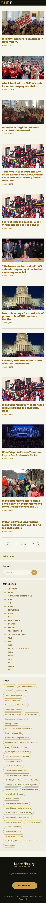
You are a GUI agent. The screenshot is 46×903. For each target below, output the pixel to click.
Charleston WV (21, 691)
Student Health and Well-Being (16, 803)
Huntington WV (10, 742)
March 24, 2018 (8, 89)
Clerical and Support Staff (14, 695)
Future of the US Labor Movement (17, 728)
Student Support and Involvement (18, 808)
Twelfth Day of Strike (12, 841)
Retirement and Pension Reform (17, 775)
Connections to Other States (16, 705)
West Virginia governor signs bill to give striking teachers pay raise (23, 407)
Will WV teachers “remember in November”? (22, 40)
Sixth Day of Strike (32, 785)
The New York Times (17, 634)
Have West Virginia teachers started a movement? (20, 129)
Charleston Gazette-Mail (20, 596)
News (10, 613)
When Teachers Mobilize (19, 648)
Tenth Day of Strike (33, 822)
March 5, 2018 (7, 510)
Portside (12, 624)
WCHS (10, 645)
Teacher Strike (15, 631)
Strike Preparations (12, 799)
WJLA (10, 652)
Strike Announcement (30, 789)
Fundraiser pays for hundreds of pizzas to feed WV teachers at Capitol (23, 316)
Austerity (8, 691)
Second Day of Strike (32, 780)
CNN (10, 603)
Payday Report (14, 620)
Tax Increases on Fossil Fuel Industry (18, 813)
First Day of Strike (11, 724)
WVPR (10, 670)
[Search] (34, 572)
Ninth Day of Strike (20, 747)
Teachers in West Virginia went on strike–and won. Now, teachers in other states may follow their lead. (22, 176)
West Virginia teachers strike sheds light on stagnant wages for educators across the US (22, 503)
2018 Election (9, 686)
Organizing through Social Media (17, 752)
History (12, 606)
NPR (10, 617)
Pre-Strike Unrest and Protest (16, 770)
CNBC (10, 599)
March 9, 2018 (7, 184)
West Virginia (10, 846)
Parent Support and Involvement (17, 756)
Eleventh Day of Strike (13, 714)
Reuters (11, 627)
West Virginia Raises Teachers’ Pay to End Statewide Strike (22, 454)
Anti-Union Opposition (26, 686)
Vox (10, 641)
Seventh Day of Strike (13, 785)
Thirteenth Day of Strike (14, 836)
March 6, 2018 (7, 275)
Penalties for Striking (12, 761)
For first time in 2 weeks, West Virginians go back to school (21, 223)
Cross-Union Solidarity (13, 710)
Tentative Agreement (13, 822)
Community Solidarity (13, 700)
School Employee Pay (13, 780)
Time (10, 638)
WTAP (10, 659)
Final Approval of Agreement (15, 719)
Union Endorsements (32, 841)
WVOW (11, 666)
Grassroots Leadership (13, 733)
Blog (10, 592)
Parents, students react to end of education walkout (22, 362)
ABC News (12, 589)
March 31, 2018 (7, 45)
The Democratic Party (13, 827)
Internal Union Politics (28, 742)
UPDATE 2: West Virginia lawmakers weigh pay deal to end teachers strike (21, 524)
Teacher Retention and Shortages (17, 817)
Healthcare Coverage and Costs (17, 738)
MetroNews (13, 610)
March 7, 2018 (7, 228)
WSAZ (10, 655)
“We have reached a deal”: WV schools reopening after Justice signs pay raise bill (22, 269)
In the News (8, 556)
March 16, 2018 (7, 134)
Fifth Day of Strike (32, 714)
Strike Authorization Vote (14, 794)
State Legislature (11, 789)
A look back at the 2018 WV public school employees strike (22, 85)
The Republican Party (13, 831)
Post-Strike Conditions (13, 766)
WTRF (10, 663)
